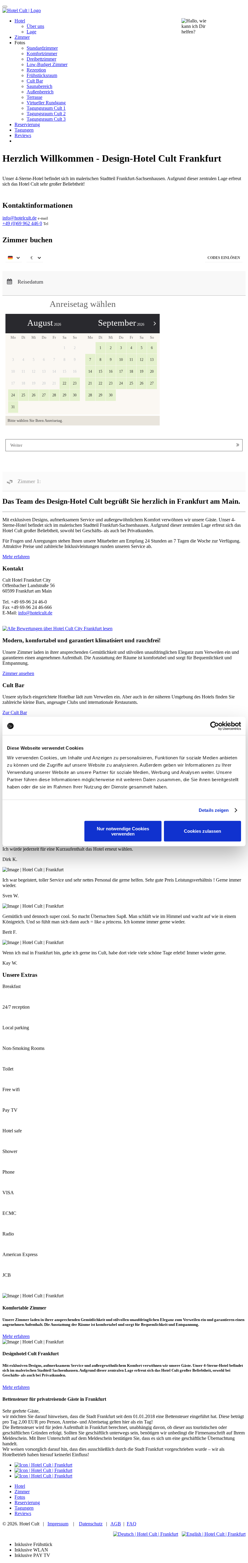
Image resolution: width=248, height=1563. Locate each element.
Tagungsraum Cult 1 (46, 108)
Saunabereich (39, 86)
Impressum (57, 1523)
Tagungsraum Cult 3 (46, 119)
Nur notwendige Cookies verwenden (123, 831)
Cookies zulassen (202, 831)
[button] (224, 258)
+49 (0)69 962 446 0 (22, 223)
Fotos (20, 1497)
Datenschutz (91, 1523)
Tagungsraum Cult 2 (46, 113)
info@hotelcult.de (19, 217)
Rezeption (36, 69)
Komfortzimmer (42, 53)
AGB (115, 1523)
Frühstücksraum (42, 75)
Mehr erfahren (16, 556)
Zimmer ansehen (18, 673)
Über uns (35, 26)
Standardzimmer (42, 48)
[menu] (13, 258)
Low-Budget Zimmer (47, 64)
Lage (31, 31)
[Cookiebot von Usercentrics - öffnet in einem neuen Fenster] (214, 726)
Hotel (20, 20)
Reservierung (27, 124)
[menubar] (124, 259)
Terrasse (34, 97)
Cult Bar (35, 80)
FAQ (131, 1523)
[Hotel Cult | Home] (21, 10)
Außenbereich (40, 91)
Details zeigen (214, 810)
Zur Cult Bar (14, 712)
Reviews (23, 135)
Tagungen (24, 130)
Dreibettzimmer (41, 59)
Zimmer (22, 37)
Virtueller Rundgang (46, 102)
